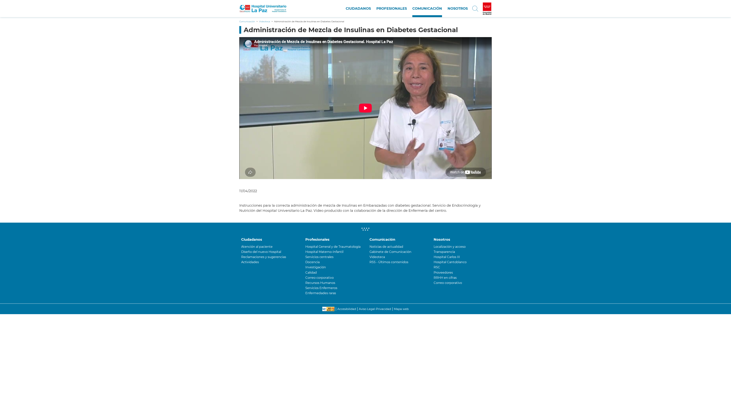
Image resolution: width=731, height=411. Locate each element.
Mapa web (401, 309)
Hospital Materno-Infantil (324, 252)
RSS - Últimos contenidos (388, 262)
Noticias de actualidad (386, 247)
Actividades (250, 262)
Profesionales (391, 8)
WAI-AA (328, 309)
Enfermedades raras (320, 293)
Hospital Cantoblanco (450, 262)
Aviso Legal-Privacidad (375, 309)
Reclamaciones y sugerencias (263, 257)
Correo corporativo (319, 278)
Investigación (315, 267)
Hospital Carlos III (447, 257)
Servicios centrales (319, 257)
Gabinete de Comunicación (390, 252)
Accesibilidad (346, 309)
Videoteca (377, 257)
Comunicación (427, 8)
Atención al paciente (257, 247)
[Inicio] (263, 8)
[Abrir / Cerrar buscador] (475, 8)
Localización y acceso (450, 247)
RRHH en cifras (445, 278)
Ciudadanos (358, 8)
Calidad (311, 272)
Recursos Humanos (320, 283)
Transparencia (444, 252)
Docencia (312, 262)
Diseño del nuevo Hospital (261, 252)
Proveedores (443, 272)
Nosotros (458, 8)
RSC (437, 267)
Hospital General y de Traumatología (333, 247)
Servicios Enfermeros (321, 288)
